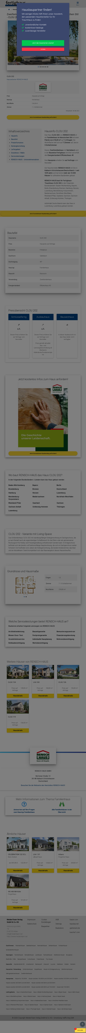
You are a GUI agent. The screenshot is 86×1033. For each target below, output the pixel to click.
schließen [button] (43, 49)
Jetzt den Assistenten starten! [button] (43, 43)
